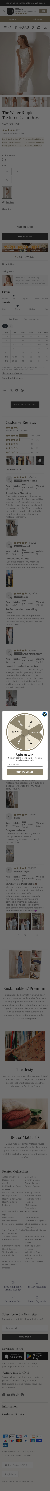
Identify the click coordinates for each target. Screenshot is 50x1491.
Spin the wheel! (25, 771)
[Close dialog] (44, 714)
